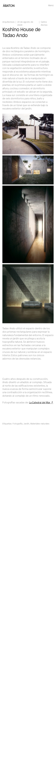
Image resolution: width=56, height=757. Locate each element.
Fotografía (17, 423)
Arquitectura (8, 21)
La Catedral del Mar (39, 402)
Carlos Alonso (44, 23)
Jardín (26, 423)
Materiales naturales (39, 423)
